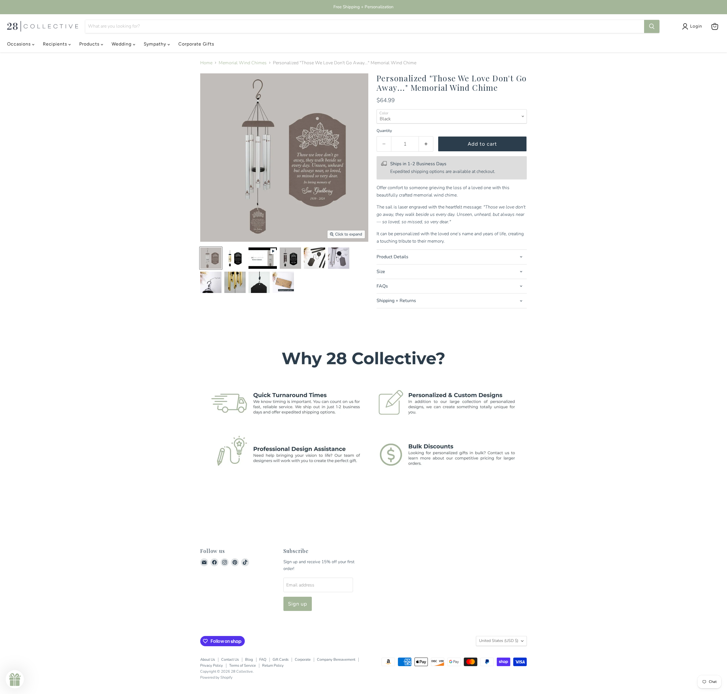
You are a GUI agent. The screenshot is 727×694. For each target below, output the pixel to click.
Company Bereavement (336, 659)
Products (90, 44)
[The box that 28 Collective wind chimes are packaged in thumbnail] (283, 282)
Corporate (303, 659)
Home (206, 62)
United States (498, 640)
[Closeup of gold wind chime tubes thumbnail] (235, 282)
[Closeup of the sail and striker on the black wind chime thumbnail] (314, 258)
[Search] (651, 26)
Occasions (19, 44)
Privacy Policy (211, 665)
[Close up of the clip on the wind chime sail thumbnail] (259, 282)
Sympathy (156, 44)
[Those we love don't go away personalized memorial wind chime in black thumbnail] (290, 258)
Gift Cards (281, 659)
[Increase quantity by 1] (426, 144)
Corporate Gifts (196, 44)
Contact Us (230, 659)
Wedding (122, 44)
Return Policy (273, 665)
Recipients (56, 44)
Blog (249, 659)
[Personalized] (262, 258)
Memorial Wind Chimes (243, 62)
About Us (207, 659)
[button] (15, 679)
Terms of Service (242, 665)
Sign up (298, 604)
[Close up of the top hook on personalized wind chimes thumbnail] (211, 282)
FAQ (262, 659)
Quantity (384, 131)
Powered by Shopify (216, 677)
